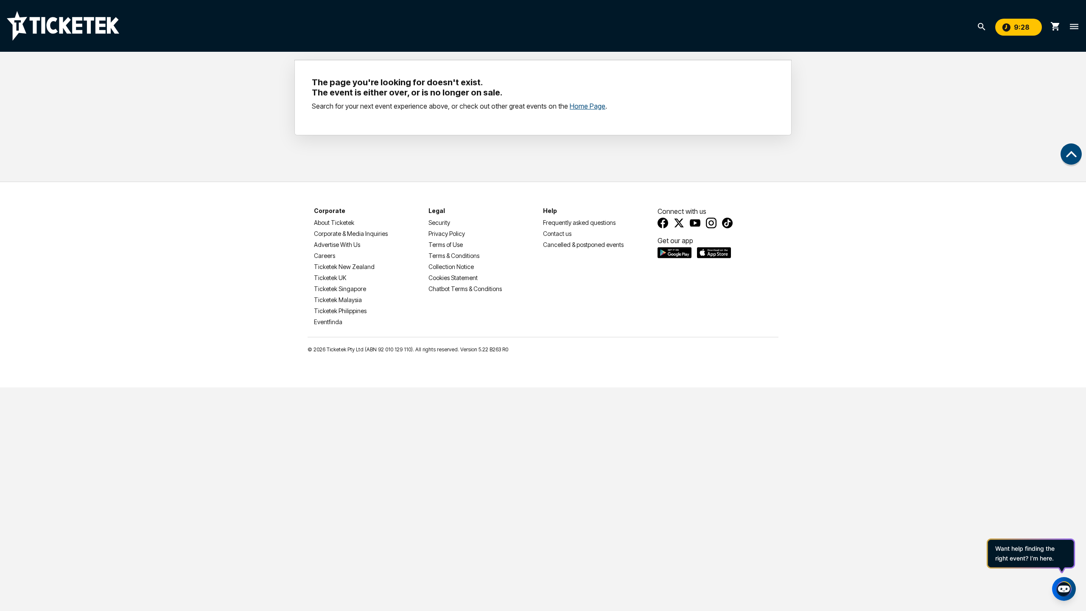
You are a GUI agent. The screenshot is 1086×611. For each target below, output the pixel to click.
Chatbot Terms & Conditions (465, 288)
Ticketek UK (330, 277)
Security (439, 222)
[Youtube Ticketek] (695, 223)
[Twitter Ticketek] (679, 223)
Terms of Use (445, 244)
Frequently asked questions (579, 222)
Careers (324, 255)
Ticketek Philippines (340, 310)
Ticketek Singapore (340, 288)
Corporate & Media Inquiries (351, 233)
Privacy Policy (446, 233)
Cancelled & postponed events (583, 244)
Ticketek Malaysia (338, 299)
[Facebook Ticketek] (663, 223)
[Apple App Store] (714, 252)
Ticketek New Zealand (344, 266)
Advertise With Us (337, 244)
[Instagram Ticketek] (711, 223)
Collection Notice (451, 266)
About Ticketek (334, 222)
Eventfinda (328, 321)
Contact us (557, 233)
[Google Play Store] (674, 252)
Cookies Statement (453, 277)
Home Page (587, 106)
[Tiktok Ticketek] (727, 223)
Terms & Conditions (453, 255)
